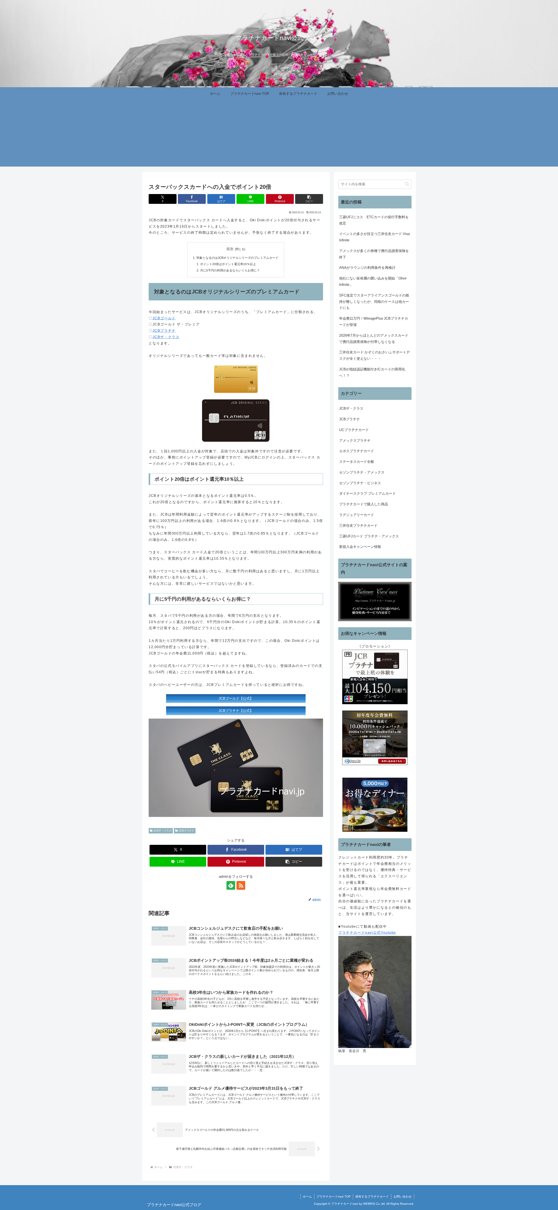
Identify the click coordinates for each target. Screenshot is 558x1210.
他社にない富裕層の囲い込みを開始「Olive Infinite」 (373, 281)
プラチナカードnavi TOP (333, 1196)
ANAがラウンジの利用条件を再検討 (367, 267)
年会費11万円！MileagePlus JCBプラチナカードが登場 (373, 322)
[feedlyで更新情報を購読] (230, 885)
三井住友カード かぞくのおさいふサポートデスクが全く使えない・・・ (374, 355)
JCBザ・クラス (166, 337)
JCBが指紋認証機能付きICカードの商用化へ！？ (372, 372)
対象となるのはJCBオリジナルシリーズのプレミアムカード (237, 257)
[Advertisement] (279, 136)
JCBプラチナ (164, 330)
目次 (229, 249)
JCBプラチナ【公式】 (236, 710)
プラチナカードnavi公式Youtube (367, 932)
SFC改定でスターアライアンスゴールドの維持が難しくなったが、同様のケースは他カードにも (374, 301)
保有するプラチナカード (372, 1196)
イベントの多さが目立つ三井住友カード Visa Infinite (374, 237)
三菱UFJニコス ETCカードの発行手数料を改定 (374, 220)
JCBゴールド (164, 318)
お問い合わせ (402, 1196)
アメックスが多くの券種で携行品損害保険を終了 (374, 254)
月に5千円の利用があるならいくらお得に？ (230, 270)
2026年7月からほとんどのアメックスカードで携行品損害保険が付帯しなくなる (373, 339)
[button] (309, 199)
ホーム (307, 1196)
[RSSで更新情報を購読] (240, 885)
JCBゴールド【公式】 (236, 698)
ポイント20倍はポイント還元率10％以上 (228, 264)
